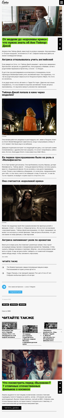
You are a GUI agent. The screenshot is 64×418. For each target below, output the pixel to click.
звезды (5, 304)
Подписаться (15, 292)
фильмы (22, 304)
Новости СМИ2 (6, 311)
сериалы (14, 304)
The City (5, 2)
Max (60, 48)
